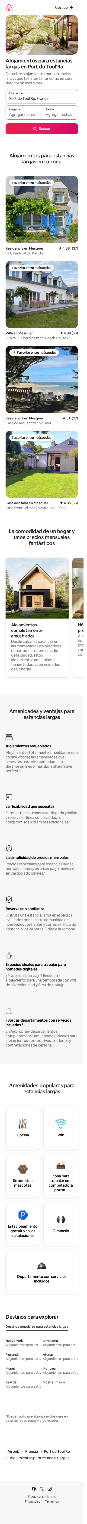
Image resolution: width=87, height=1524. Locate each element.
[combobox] (41, 98)
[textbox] (23, 114)
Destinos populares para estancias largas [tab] (37, 1326)
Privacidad (33, 1501)
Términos (52, 1501)
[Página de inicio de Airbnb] (9, 7)
